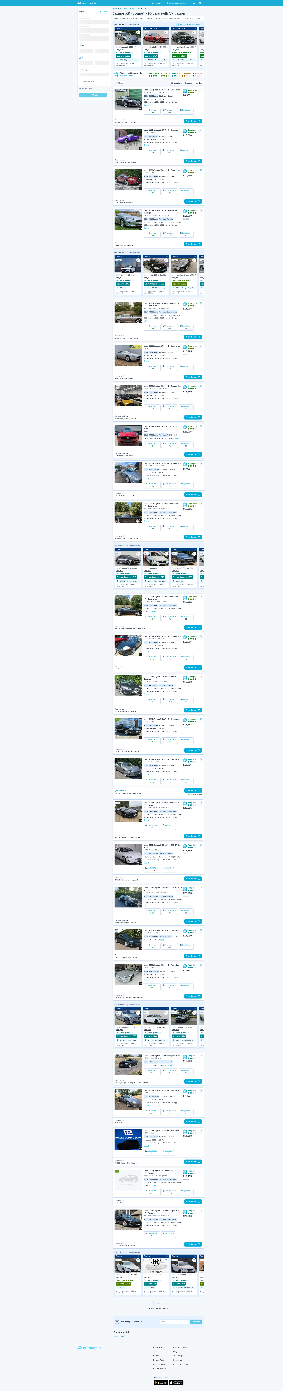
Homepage (157, 1347)
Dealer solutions (159, 1364)
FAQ (175, 1352)
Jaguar (132, 9)
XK (139, 9)
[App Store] (176, 1382)
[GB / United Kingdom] (202, 3)
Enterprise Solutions (181, 1364)
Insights (156, 1356)
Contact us (177, 1360)
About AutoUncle (180, 1347)
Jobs (155, 1352)
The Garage (178, 1356)
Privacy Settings (159, 1368)
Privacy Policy (158, 1360)
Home (115, 9)
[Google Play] (161, 1382)
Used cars (123, 9)
